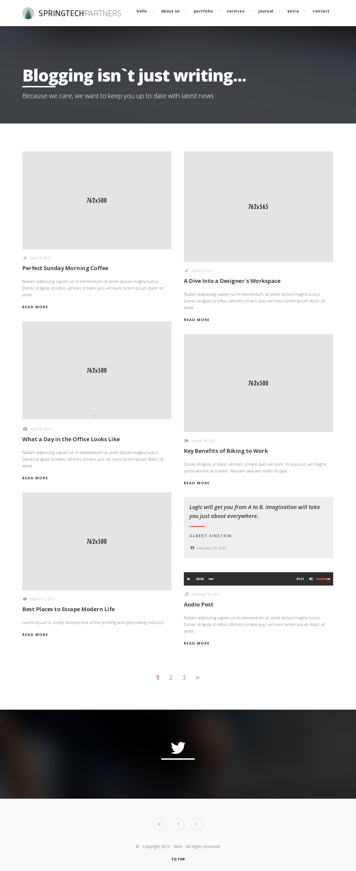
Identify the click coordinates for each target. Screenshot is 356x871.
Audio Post (198, 604)
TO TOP (178, 859)
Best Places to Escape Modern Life (68, 609)
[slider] (324, 579)
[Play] (189, 579)
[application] (258, 579)
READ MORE (35, 306)
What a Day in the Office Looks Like (71, 439)
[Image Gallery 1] (97, 370)
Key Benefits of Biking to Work (226, 451)
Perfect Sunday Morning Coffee (65, 268)
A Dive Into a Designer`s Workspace (232, 281)
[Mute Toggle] (311, 579)
